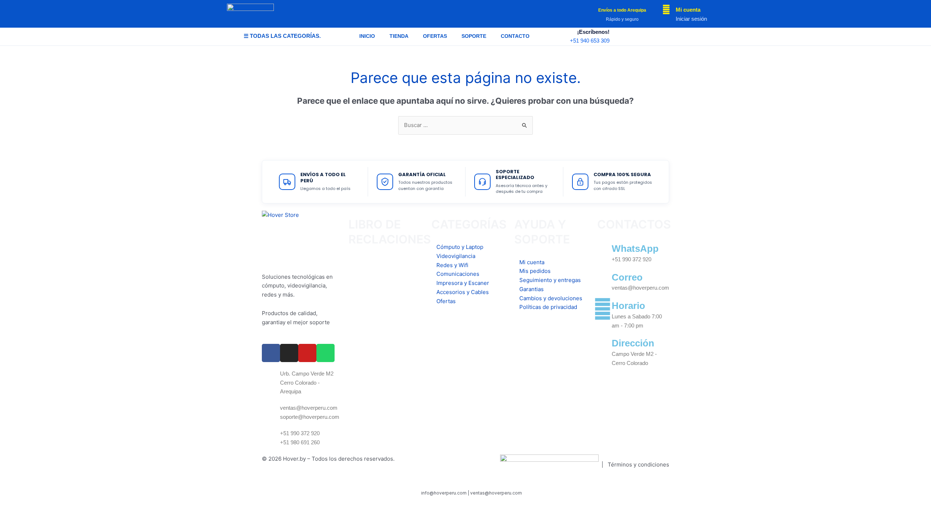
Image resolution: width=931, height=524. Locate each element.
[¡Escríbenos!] (619, 36)
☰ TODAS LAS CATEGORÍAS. (282, 36)
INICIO (367, 36)
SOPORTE (473, 36)
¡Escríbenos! (593, 32)
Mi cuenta (688, 10)
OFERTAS (435, 36)
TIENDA (398, 36)
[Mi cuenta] (666, 9)
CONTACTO (515, 36)
